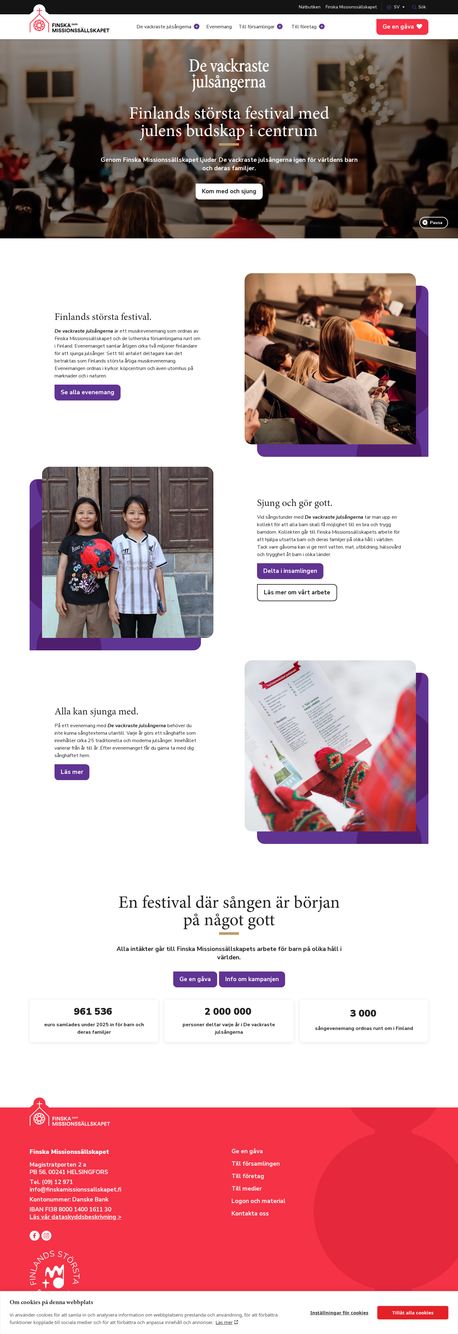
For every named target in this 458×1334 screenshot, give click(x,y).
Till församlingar (256, 26)
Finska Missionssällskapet (351, 7)
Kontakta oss (250, 1214)
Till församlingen (255, 1164)
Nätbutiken (310, 7)
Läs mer (224, 1322)
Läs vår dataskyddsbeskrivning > (76, 1217)
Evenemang (219, 26)
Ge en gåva (398, 27)
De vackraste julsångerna (163, 26)
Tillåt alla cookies (412, 1312)
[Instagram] (46, 1236)
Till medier (246, 1189)
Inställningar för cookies (339, 1312)
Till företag (304, 26)
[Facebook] (35, 1236)
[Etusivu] (70, 25)
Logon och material (258, 1201)
